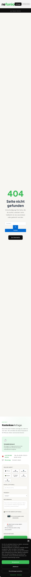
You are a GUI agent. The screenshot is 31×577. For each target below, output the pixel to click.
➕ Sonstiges (7, 480)
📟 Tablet (7, 475)
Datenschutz (13, 574)
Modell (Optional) (9, 484)
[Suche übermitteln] (15, 227)
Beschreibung (8, 499)
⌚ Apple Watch (15, 475)
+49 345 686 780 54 (8, 456)
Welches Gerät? (8, 467)
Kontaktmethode (9, 533)
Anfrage (18, 4)
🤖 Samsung (15, 471)
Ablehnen (15, 566)
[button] (28, 541)
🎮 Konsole (23, 475)
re (8, 4)
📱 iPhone (7, 471)
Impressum (19, 574)
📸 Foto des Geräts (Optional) (12, 511)
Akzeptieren (15, 562)
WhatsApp (8, 460)
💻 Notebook (23, 471)
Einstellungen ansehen (15, 571)
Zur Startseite (15, 237)
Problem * (7, 492)
